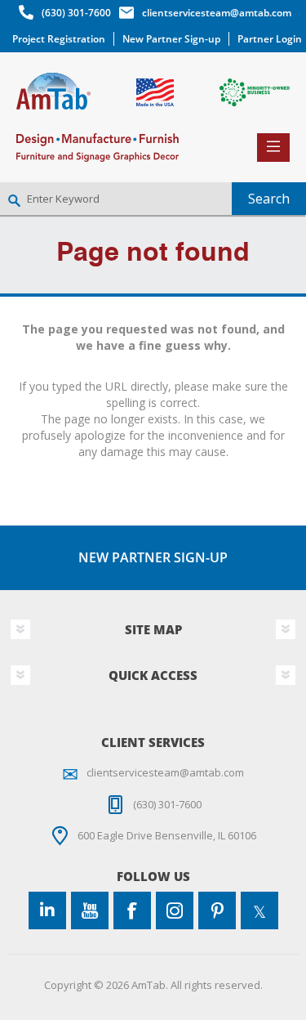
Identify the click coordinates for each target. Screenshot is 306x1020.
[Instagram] (174, 910)
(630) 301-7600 (76, 13)
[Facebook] (132, 910)
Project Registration (58, 39)
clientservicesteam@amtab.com (216, 13)
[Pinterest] (217, 910)
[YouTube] (90, 910)
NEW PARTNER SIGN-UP (153, 557)
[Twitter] (259, 910)
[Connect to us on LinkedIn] (47, 910)
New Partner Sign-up (171, 39)
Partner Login (269, 39)
